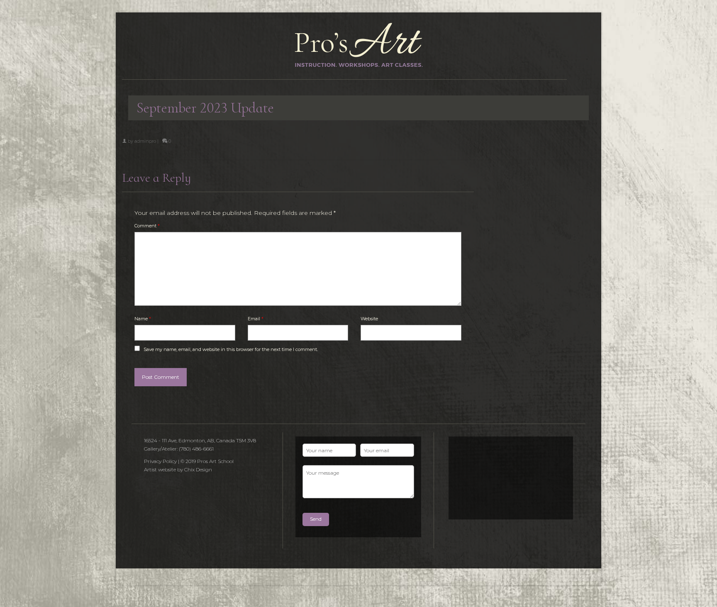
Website (369, 319)
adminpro (145, 141)
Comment (147, 226)
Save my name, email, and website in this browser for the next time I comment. (231, 349)
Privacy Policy (160, 461)
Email (255, 319)
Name (142, 319)
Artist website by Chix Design (178, 469)
